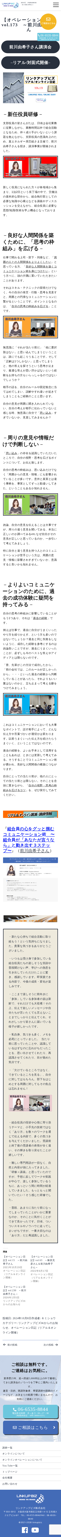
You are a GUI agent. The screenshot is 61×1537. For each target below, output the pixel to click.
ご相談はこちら (32, 1427)
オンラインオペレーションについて (22, 1459)
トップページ (9, 1471)
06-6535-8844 (30, 1411)
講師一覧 (7, 1447)
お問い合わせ (9, 1483)
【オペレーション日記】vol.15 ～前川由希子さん (15, 1260)
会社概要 (7, 1477)
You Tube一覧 (10, 1465)
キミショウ (49, 1318)
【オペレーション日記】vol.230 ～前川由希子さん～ (14, 1290)
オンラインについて (13, 1453)
